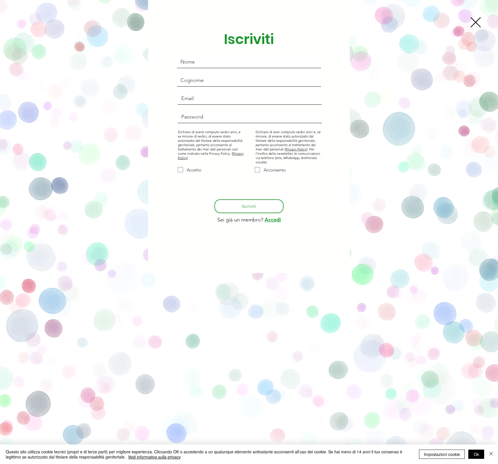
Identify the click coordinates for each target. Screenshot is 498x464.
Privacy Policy (296, 149)
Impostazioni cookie (442, 454)
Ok (476, 454)
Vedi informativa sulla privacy (154, 457)
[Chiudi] (491, 454)
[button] (476, 22)
